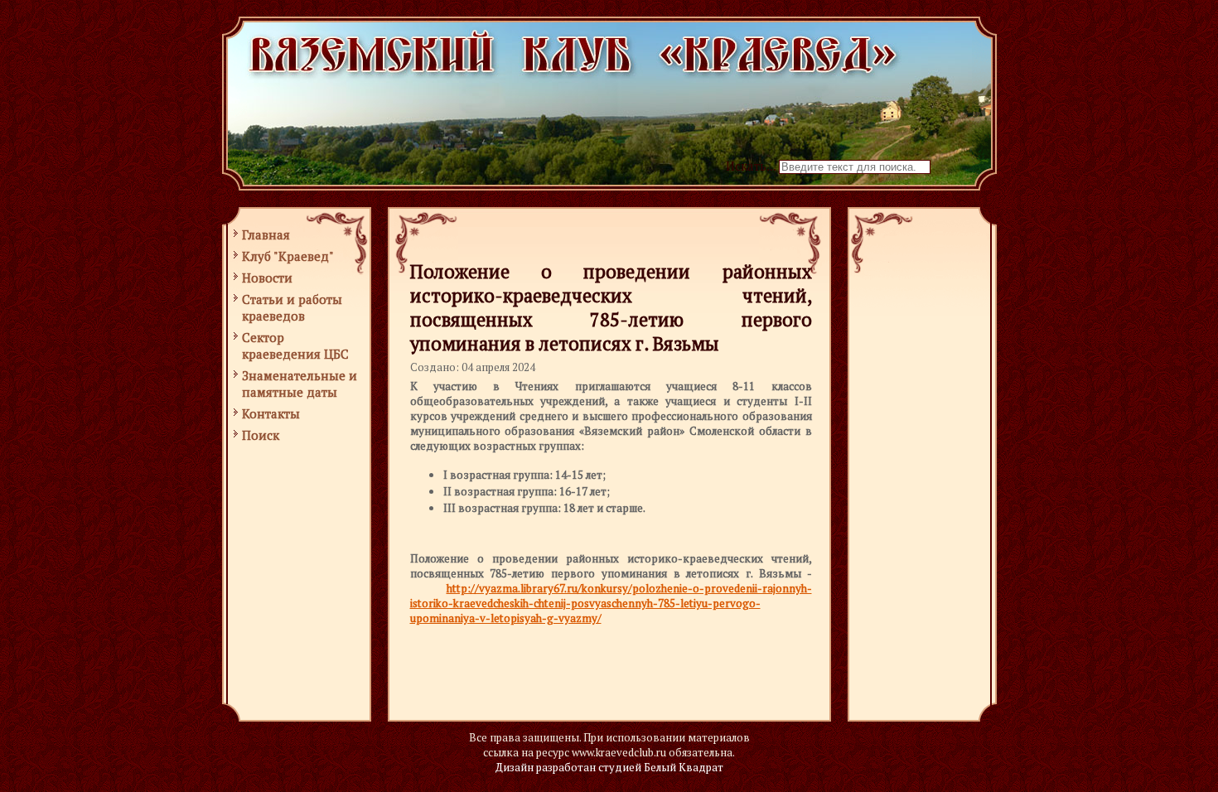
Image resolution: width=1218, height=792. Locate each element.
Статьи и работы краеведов (292, 307)
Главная (266, 234)
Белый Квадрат (683, 767)
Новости (267, 277)
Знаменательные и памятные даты (299, 383)
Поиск (260, 435)
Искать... (751, 165)
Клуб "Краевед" (288, 256)
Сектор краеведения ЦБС (295, 345)
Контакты (271, 413)
